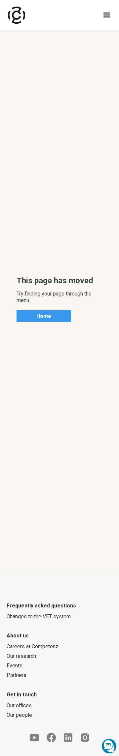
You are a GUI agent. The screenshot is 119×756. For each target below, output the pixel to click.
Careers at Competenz (33, 646)
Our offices (19, 705)
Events (14, 665)
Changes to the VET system (39, 616)
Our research (21, 656)
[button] (107, 15)
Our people (19, 715)
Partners (16, 675)
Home (43, 316)
